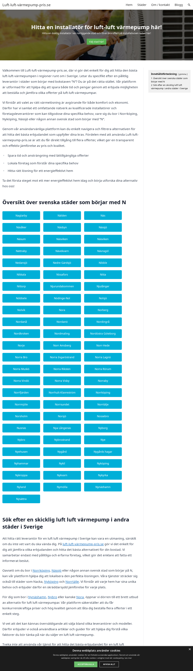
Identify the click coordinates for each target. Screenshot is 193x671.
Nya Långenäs (62, 428)
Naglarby (21, 215)
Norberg (103, 310)
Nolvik (21, 310)
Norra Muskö (21, 369)
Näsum (21, 239)
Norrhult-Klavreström (62, 392)
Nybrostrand (62, 439)
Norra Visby (62, 381)
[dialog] (96, 658)
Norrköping (103, 392)
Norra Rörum (103, 369)
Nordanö (62, 322)
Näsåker (21, 227)
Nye (103, 439)
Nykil (62, 463)
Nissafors (62, 274)
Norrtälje (103, 404)
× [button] (189, 649)
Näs (103, 215)
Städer (141, 5)
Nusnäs (21, 428)
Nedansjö (21, 263)
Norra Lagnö (103, 357)
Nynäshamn (103, 487)
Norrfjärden (21, 392)
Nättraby (21, 251)
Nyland (21, 487)
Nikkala (21, 274)
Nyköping (103, 463)
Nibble (103, 263)
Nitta (103, 274)
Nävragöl (103, 251)
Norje (21, 345)
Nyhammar (21, 463)
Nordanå (21, 322)
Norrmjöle (21, 404)
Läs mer (128, 658)
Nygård (62, 451)
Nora (62, 310)
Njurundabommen (62, 286)
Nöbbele (21, 298)
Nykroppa (21, 475)
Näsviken (62, 239)
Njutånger (103, 286)
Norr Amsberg (62, 345)
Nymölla (62, 487)
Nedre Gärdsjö (62, 263)
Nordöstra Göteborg (103, 333)
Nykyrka (103, 475)
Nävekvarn (62, 251)
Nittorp (21, 286)
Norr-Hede (103, 345)
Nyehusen (21, 451)
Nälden (62, 215)
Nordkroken (21, 333)
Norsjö (62, 416)
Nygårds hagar (103, 451)
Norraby (103, 381)
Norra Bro (21, 357)
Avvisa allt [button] (109, 664)
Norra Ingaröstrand (62, 357)
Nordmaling (62, 333)
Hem (129, 5)
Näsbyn (62, 227)
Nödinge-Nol (62, 298)
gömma (182, 74)
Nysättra (21, 499)
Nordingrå (102, 322)
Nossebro (103, 416)
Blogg (179, 5)
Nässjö (103, 227)
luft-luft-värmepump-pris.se (83, 544)
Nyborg (103, 428)
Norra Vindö (21, 381)
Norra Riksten (62, 369)
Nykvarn (62, 475)
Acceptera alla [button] (86, 664)
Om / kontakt (160, 5)
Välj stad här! (96, 41)
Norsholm (21, 416)
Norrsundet (62, 404)
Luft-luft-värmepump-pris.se (26, 4)
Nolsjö (103, 298)
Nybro (21, 439)
